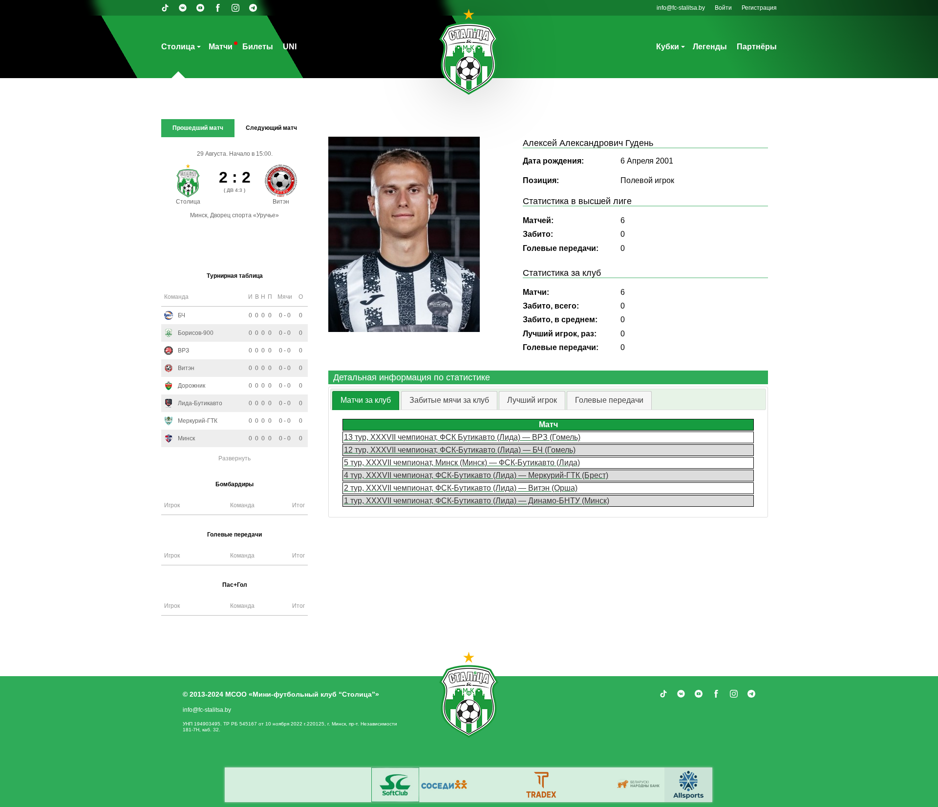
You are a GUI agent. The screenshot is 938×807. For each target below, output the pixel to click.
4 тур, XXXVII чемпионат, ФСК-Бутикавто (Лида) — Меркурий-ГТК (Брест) (476, 475)
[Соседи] (444, 784)
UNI (290, 46)
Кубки (667, 46)
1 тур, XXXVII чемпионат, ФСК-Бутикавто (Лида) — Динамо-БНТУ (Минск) (476, 501)
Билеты (257, 46)
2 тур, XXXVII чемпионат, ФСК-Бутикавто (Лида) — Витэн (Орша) (460, 488)
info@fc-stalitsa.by (681, 7)
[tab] (365, 400)
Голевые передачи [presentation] (609, 400)
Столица (178, 46)
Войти (723, 7)
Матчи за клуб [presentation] (366, 400)
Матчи (221, 46)
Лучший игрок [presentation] (532, 400)
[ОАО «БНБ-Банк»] (639, 784)
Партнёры (757, 46)
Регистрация (759, 7)
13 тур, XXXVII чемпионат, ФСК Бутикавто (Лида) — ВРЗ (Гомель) (462, 437)
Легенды (710, 46)
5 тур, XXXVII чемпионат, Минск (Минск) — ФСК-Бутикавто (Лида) (462, 462)
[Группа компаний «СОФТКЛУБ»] (395, 784)
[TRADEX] (542, 784)
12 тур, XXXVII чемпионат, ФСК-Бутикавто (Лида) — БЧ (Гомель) (460, 450)
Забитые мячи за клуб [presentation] (449, 400)
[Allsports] (688, 784)
